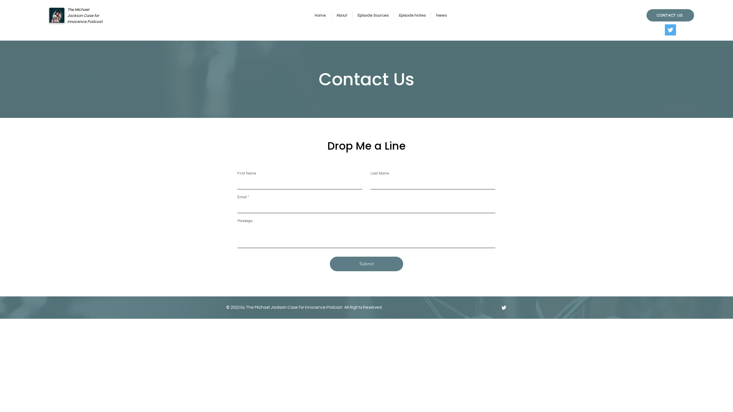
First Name (246, 173)
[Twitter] (670, 29)
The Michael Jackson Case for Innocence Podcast (85, 15)
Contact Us (366, 79)
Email (242, 197)
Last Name (380, 173)
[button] (341, 15)
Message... (246, 221)
